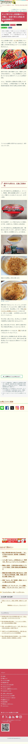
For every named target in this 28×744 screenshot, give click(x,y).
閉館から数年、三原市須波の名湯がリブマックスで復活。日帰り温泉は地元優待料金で (14, 567)
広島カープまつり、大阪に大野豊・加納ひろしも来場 (14, 601)
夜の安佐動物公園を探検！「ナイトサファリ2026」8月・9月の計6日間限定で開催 (14, 622)
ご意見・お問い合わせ (7, 693)
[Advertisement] (14, 162)
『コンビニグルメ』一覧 (8, 592)
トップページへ (20, 592)
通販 (19, 330)
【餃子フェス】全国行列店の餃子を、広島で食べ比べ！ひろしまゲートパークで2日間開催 (14, 632)
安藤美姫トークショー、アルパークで (16, 605)
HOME (3, 676)
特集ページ (4, 678)
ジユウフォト (5, 705)
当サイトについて (6, 697)
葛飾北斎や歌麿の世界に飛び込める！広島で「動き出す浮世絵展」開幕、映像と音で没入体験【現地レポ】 (14, 574)
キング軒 (16, 40)
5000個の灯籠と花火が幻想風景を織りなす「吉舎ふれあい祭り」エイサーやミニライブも (14, 617)
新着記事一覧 (5, 682)
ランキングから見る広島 (7, 684)
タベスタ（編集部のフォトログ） (9, 688)
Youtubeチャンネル (6, 690)
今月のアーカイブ (6, 686)
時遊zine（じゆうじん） (7, 703)
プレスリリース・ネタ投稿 (8, 695)
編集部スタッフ (5, 699)
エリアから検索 (5, 680)
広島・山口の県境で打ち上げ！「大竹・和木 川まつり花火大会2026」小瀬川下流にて (14, 627)
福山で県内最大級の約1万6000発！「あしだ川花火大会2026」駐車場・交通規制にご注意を (14, 554)
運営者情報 (4, 701)
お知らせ (13, 697)
